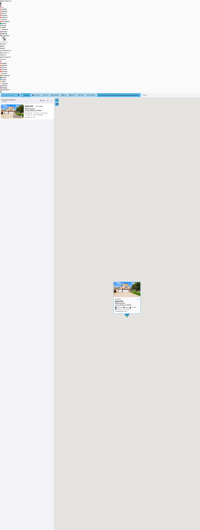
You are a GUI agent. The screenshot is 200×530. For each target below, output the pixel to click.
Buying (2, 46)
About (2, 55)
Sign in (7, 35)
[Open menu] (0, 92)
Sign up (2, 35)
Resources (3, 52)
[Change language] (1, 7)
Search (2, 44)
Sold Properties (5, 57)
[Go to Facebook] (0, 3)
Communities (4, 50)
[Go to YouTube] (0, 5)
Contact (3, 59)
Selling (2, 48)
